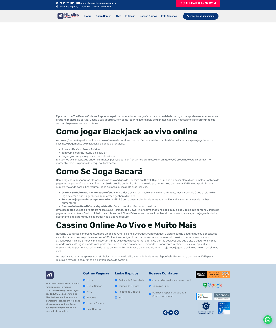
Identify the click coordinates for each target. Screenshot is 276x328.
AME (118, 16)
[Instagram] (176, 312)
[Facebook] (165, 312)
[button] (267, 319)
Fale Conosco (169, 16)
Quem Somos (103, 16)
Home (87, 16)
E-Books (130, 16)
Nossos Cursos (148, 16)
